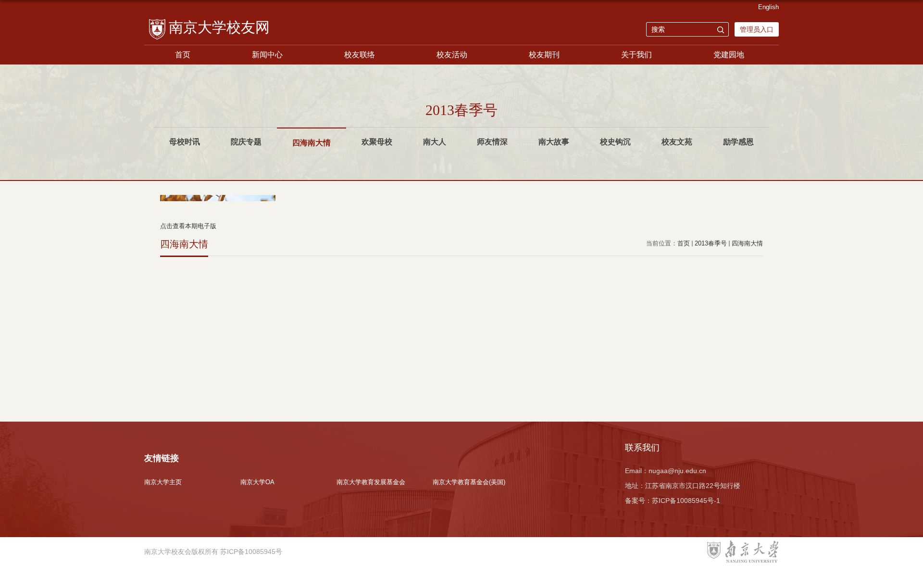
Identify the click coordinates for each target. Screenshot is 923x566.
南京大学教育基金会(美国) (469, 482)
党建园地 (728, 55)
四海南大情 (747, 243)
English (768, 7)
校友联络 (359, 55)
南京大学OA (257, 482)
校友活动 (452, 55)
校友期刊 (544, 55)
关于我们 (636, 55)
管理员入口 (756, 29)
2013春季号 (711, 243)
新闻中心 (267, 55)
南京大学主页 (163, 482)
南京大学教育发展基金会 (371, 482)
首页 (182, 55)
